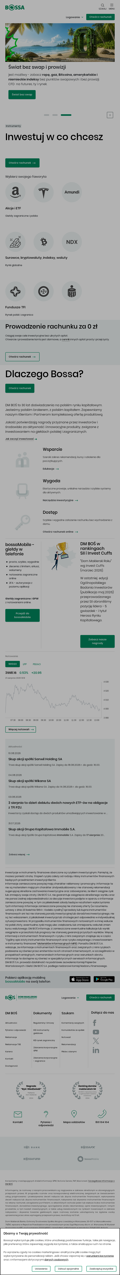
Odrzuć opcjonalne (68, 1268)
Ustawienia (41, 1268)
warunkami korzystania (100, 1256)
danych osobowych (56, 1259)
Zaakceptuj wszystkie (101, 1268)
